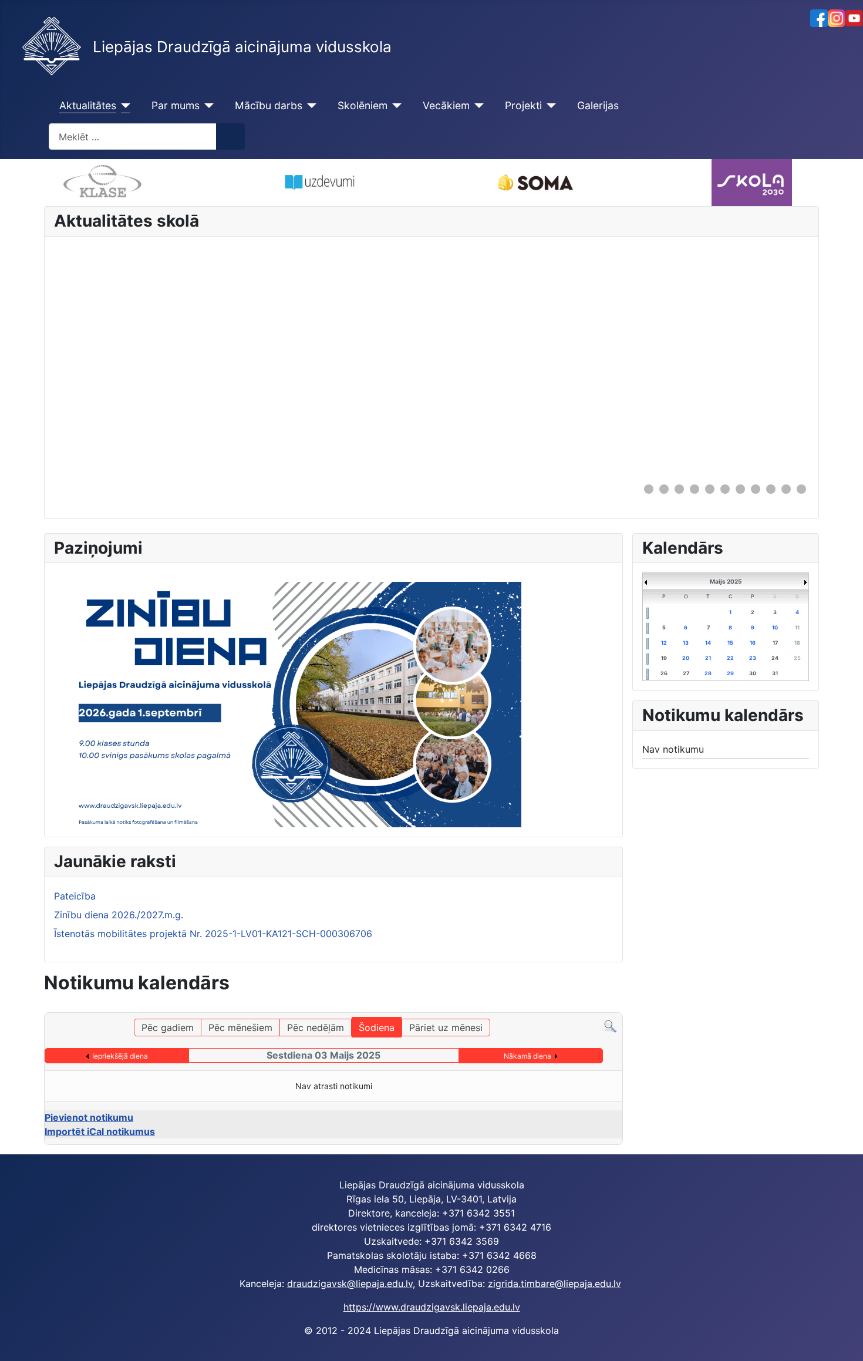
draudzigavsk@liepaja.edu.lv (350, 1283)
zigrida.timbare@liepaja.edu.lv (554, 1283)
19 (664, 658)
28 (708, 673)
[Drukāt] (615, 1006)
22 (730, 658)
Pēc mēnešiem (240, 1027)
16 (753, 642)
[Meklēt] (610, 1026)
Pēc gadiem (167, 1027)
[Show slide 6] (725, 489)
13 (686, 642)
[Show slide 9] (771, 489)
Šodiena (377, 1027)
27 (686, 673)
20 (685, 658)
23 (752, 658)
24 (774, 658)
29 (730, 673)
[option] (318, 182)
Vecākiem (446, 105)
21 (708, 658)
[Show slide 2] (664, 489)
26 (664, 673)
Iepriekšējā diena (120, 1056)
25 (797, 658)
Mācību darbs (268, 105)
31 (775, 673)
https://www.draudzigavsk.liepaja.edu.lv (431, 1307)
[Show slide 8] (755, 489)
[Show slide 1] (648, 489)
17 (775, 642)
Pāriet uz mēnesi (446, 1027)
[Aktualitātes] (123, 105)
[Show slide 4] (694, 489)
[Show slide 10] (786, 489)
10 (775, 627)
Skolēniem (362, 105)
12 (664, 642)
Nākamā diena (527, 1056)
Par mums (175, 105)
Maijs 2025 (725, 581)
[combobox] (133, 136)
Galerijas (598, 105)
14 (708, 642)
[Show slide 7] (740, 489)
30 (752, 673)
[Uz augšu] (842, 1339)
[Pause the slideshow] (773, 359)
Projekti (523, 105)
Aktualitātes (87, 105)
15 (730, 642)
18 (797, 642)
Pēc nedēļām (315, 1027)
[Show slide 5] (709, 489)
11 (797, 627)
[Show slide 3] (679, 489)
